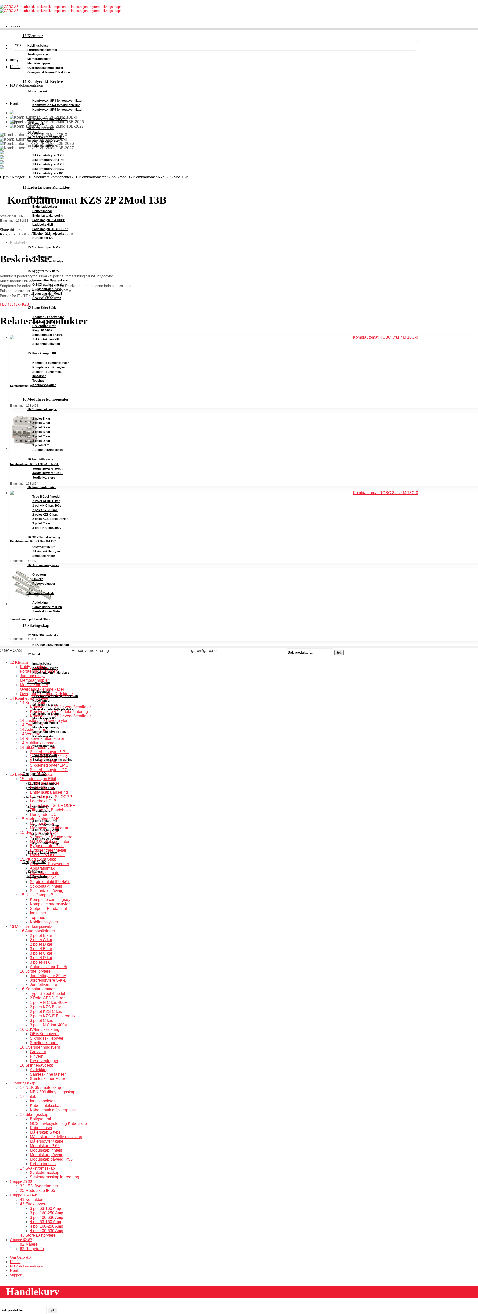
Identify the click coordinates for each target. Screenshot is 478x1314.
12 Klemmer (32, 36)
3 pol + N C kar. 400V (46, 528)
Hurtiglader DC (43, 238)
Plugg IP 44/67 (42, 330)
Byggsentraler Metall (47, 293)
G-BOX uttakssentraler (48, 284)
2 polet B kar (41, 418)
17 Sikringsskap (35, 625)
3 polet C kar (41, 436)
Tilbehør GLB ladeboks (48, 233)
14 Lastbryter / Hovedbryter (47, 119)
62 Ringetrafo (37, 876)
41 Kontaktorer (38, 807)
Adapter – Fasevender (48, 317)
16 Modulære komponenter (45, 399)
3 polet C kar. (41, 523)
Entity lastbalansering (47, 215)
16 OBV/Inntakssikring (43, 537)
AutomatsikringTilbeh (47, 450)
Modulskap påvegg (45, 727)
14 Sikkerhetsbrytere (42, 146)
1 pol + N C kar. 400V (46, 505)
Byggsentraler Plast (46, 289)
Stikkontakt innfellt (45, 339)
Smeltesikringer (43, 556)
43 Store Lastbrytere (42, 852)
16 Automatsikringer (42, 409)
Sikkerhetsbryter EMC (48, 169)
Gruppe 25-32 (34, 774)
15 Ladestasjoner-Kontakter (46, 187)
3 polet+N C (40, 445)
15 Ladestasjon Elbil (41, 197)
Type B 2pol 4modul (46, 496)
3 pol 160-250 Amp (45, 825)
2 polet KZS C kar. (45, 514)
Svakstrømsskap (44, 755)
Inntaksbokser (42, 663)
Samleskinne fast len (47, 607)
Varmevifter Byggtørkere (50, 280)
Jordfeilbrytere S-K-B (47, 473)
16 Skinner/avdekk (40, 593)
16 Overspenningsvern (43, 565)
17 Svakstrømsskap (41, 746)
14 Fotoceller (36, 123)
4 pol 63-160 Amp (44, 834)
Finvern (37, 579)
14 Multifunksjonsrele (42, 141)
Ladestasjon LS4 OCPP (48, 220)
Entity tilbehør (42, 211)
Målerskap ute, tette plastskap (53, 709)
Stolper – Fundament (47, 372)
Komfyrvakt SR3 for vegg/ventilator (57, 100)
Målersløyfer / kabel (46, 714)
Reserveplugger (43, 583)
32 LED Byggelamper (42, 783)
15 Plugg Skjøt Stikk (41, 307)
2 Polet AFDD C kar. (46, 501)
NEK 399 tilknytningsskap (50, 645)
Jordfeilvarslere (43, 477)
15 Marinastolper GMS (43, 247)
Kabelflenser (41, 700)
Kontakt (16, 1270)
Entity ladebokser (44, 206)
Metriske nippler (38, 63)
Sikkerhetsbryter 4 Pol (48, 160)
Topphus (38, 380)
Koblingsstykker (44, 385)
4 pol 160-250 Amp (45, 839)
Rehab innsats (42, 736)
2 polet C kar (41, 423)
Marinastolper (42, 257)
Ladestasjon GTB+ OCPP (50, 229)
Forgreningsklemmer (42, 50)
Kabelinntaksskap (45, 668)
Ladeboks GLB (42, 224)
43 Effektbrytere (39, 811)
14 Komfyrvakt (38, 91)
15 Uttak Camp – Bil (41, 353)
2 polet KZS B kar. (45, 510)
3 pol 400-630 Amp (45, 830)
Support (16, 1275)
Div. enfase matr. (44, 326)
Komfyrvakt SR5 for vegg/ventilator (57, 109)
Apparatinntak (42, 321)
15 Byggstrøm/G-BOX (43, 271)
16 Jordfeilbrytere (40, 459)
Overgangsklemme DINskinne (48, 72)
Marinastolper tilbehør (47, 261)
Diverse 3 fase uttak (46, 298)
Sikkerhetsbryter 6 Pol (48, 164)
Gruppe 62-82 (34, 862)
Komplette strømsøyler (48, 367)
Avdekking (40, 602)
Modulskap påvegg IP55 (49, 732)
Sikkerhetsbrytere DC (47, 173)
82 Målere (34, 871)
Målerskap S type (44, 705)
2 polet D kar (41, 427)
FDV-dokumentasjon (26, 1266)
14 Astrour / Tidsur (40, 128)
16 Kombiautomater (41, 487)
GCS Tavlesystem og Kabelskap (55, 696)
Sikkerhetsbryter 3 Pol (48, 155)
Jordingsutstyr (37, 54)
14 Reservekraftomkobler (45, 137)
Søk (52, 1310)
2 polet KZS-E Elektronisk (50, 519)
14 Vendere (35, 132)
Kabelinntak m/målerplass (50, 672)
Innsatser (39, 376)
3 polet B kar (41, 432)
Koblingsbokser (38, 45)
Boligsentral (41, 691)
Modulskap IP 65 (44, 718)
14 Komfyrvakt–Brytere (42, 81)
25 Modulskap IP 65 (41, 788)
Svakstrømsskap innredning (52, 759)
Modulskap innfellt (45, 723)
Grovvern (39, 574)
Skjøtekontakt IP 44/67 (48, 335)
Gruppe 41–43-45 (37, 797)
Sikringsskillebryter (46, 551)
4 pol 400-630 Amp (45, 843)
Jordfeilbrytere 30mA (47, 468)
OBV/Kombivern (43, 547)
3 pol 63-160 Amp (44, 821)
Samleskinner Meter (46, 611)
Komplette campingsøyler (50, 363)
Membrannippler (39, 59)
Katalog (16, 1262)
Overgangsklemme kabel (45, 68)
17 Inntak (34, 654)
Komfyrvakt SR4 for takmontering (56, 105)
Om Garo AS (20, 1257)
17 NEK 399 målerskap (43, 635)
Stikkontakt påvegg (46, 344)
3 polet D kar (41, 441)
